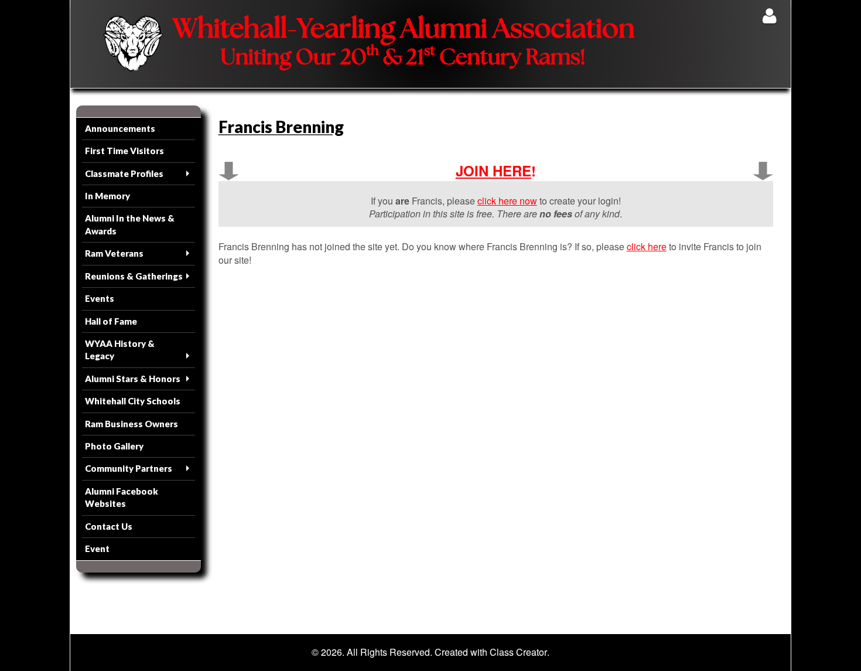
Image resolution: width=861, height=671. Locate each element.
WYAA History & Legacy (120, 349)
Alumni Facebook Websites (121, 497)
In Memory (107, 195)
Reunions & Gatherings (134, 276)
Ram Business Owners (131, 423)
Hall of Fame (111, 321)
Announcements (120, 128)
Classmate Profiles (124, 173)
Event (97, 548)
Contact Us (108, 526)
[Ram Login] (769, 15)
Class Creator (518, 652)
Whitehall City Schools (132, 401)
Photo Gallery (114, 446)
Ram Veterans (114, 253)
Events (99, 298)
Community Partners (128, 468)
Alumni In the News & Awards (130, 224)
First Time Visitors (124, 150)
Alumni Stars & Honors (132, 378)
